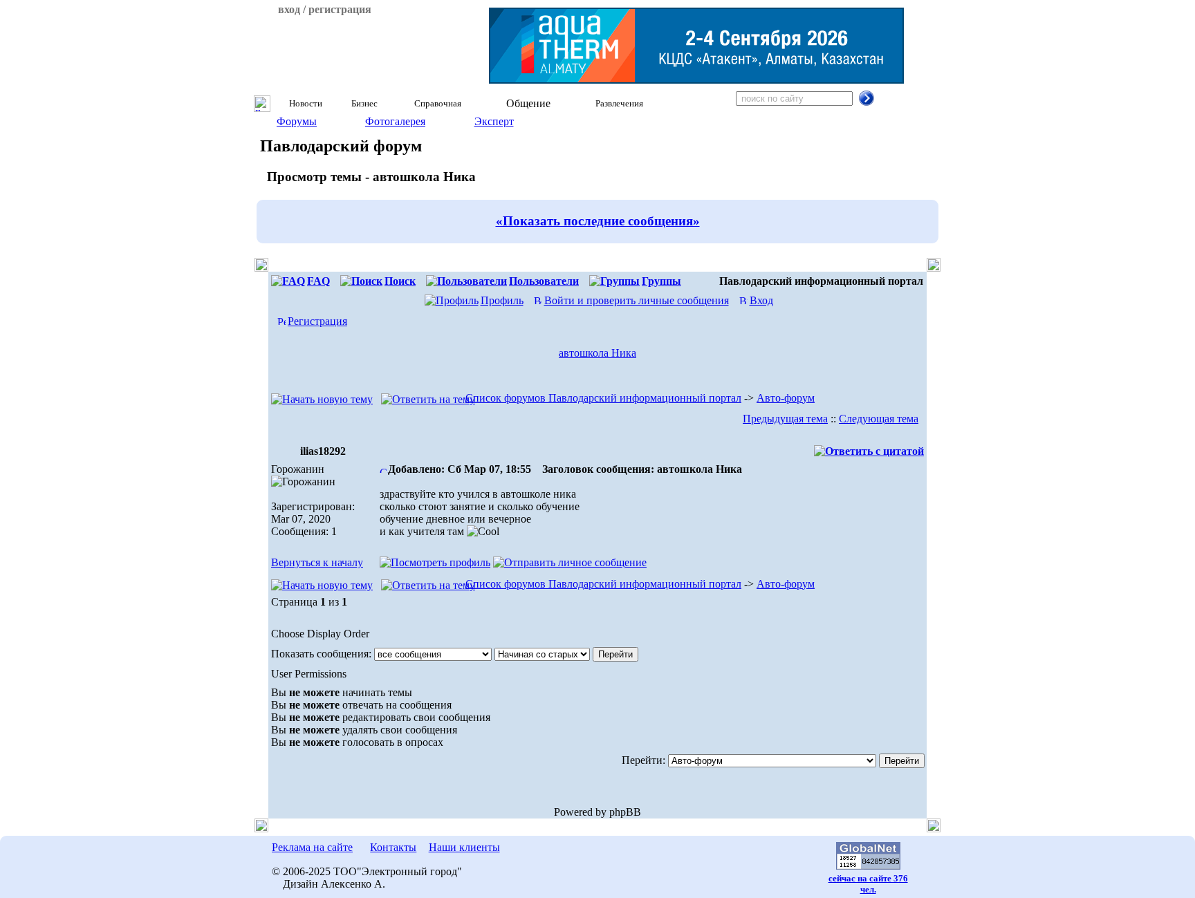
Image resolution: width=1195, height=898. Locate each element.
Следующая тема (878, 418)
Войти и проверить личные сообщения (636, 300)
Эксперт (494, 121)
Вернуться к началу (317, 562)
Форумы (297, 121)
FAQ (318, 281)
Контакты (393, 847)
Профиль (502, 300)
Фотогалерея (395, 121)
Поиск (400, 281)
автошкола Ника (597, 353)
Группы (661, 281)
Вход (761, 300)
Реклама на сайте (312, 847)
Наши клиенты (464, 847)
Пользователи (544, 281)
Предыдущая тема (785, 418)
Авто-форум (786, 398)
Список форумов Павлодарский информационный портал (603, 398)
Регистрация (317, 321)
